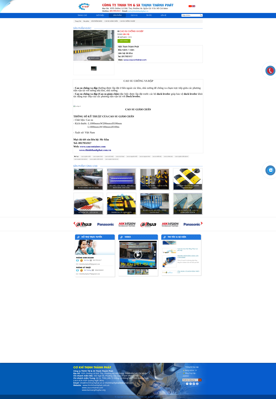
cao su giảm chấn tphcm (181, 156)
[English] (193, 6)
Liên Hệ (163, 15)
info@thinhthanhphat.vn (91, 383)
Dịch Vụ (134, 15)
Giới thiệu (100, 15)
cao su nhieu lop (168, 156)
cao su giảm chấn (86, 156)
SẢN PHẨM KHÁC (96, 21)
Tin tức (149, 15)
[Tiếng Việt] (190, 6)
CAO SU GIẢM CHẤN (111, 21)
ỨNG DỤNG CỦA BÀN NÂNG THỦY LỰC (188, 264)
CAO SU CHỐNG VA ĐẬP (127, 21)
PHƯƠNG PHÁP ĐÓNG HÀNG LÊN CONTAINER (187, 249)
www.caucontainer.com (92, 387)
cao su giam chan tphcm (80, 159)
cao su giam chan (98, 156)
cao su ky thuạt (120, 156)
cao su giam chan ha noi (111, 159)
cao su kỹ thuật (109, 156)
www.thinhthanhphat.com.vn (96, 385)
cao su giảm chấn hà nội (96, 159)
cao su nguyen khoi (145, 156)
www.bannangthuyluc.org (93, 390)
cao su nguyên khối (132, 156)
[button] (155, 255)
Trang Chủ (82, 15)
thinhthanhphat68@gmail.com (119, 383)
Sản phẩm (117, 15)
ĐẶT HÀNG (124, 41)
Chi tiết (88, 184)
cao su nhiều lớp (157, 156)
